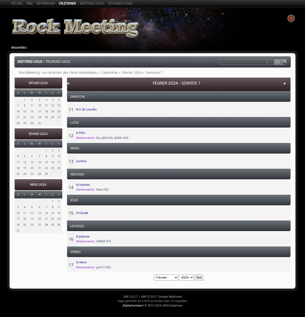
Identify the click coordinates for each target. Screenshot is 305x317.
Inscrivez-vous (58, 61)
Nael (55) (102, 189)
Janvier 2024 (38, 83)
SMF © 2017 (149, 297)
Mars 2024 (38, 185)
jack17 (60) (103, 267)
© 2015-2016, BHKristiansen (152, 305)
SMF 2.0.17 (130, 297)
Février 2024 (38, 134)
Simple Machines (170, 297)
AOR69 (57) (103, 241)
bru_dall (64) (104, 138)
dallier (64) (121, 138)
